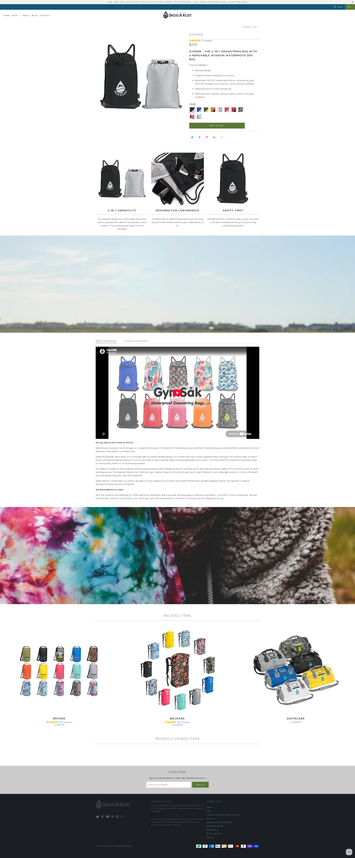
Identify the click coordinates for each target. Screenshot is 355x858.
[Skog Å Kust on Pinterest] (113, 817)
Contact (45, 15)
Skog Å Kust (107, 846)
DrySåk (59, 670)
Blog (35, 15)
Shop (15, 15)
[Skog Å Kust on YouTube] (108, 817)
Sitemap (210, 837)
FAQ (208, 811)
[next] (182, 77)
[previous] (101, 77)
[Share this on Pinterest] (207, 137)
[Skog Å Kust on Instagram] (118, 817)
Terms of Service (214, 833)
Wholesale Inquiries (215, 826)
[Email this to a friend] (222, 137)
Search (210, 807)
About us (210, 818)
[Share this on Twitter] (192, 137)
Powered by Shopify (122, 846)
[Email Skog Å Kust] (122, 817)
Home (6, 15)
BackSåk (177, 670)
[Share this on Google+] (214, 137)
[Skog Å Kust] (177, 15)
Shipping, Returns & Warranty (219, 822)
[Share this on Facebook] (200, 137)
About (26, 15)
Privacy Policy (213, 830)
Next (255, 27)
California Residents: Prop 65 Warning (223, 815)
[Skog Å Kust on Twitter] (98, 817)
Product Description (106, 341)
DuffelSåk (296, 670)
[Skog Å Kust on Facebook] (103, 817)
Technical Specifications (136, 341)
